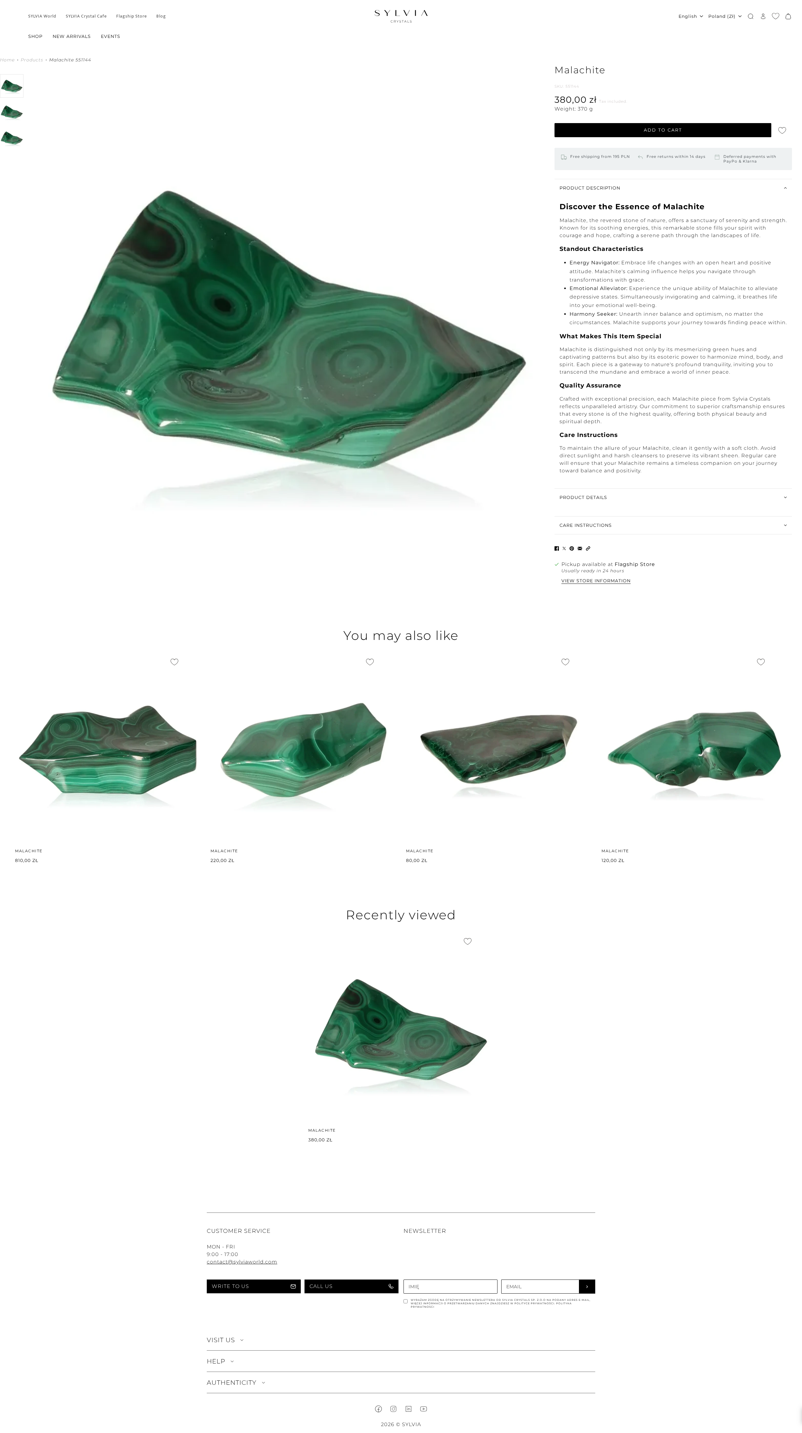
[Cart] (788, 16)
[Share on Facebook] (556, 548)
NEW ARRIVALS (72, 36)
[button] (588, 548)
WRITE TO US (230, 1286)
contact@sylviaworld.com (242, 1262)
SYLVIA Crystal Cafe (86, 16)
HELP (216, 1361)
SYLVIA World (42, 16)
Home (7, 60)
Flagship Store (131, 16)
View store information (596, 581)
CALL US (321, 1286)
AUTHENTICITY (232, 1382)
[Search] (750, 16)
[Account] (763, 16)
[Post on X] (564, 548)
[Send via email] (580, 548)
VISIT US (221, 1340)
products (32, 60)
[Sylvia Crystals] (401, 16)
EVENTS (110, 36)
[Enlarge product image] (289, 329)
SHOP (35, 36)
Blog (161, 16)
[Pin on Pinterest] (571, 548)
